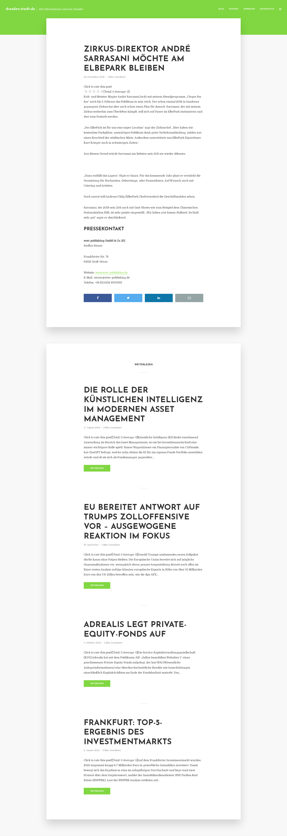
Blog (221, 9)
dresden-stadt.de (20, 9)
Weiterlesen (97, 468)
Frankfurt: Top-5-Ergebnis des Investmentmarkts (128, 732)
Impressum (249, 9)
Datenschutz (267, 9)
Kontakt (234, 9)
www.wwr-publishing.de (111, 272)
